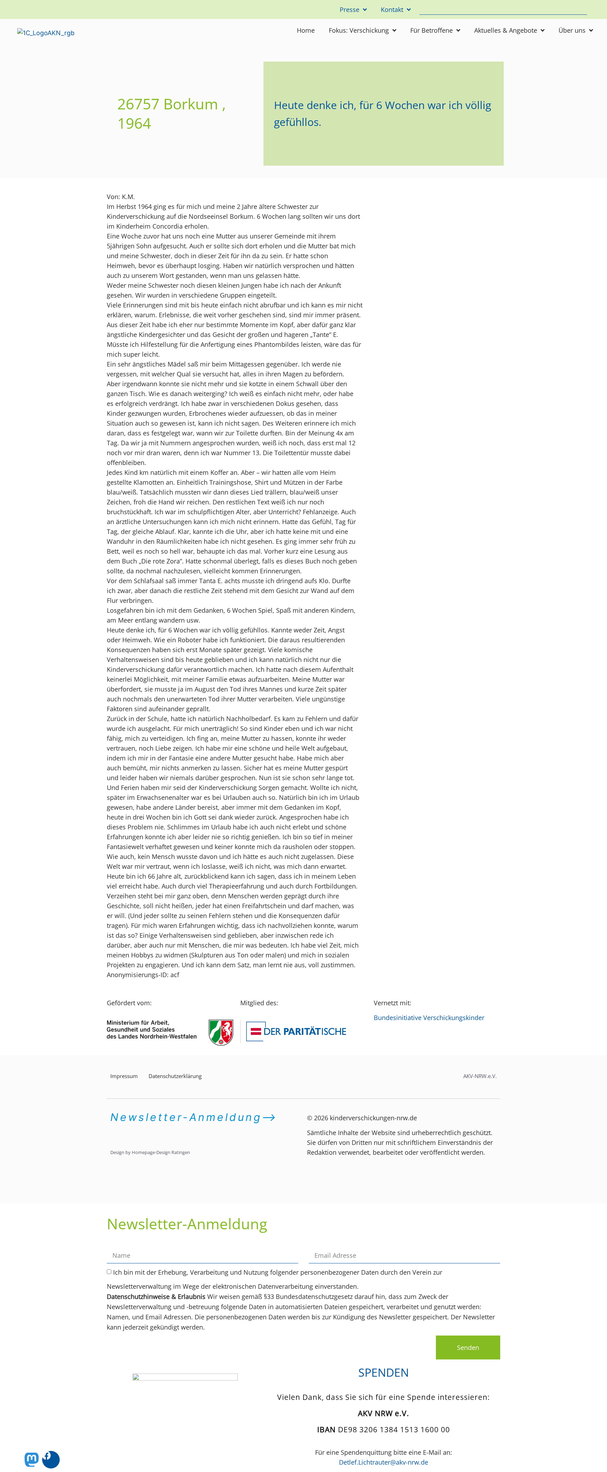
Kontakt (392, 9)
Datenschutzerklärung (175, 1075)
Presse (349, 9)
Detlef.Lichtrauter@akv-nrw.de (383, 1462)
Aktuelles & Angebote (505, 30)
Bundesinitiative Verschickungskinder (429, 1017)
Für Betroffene (431, 30)
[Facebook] (51, 1459)
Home (306, 30)
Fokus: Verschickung (359, 30)
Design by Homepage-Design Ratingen (150, 1152)
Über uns (572, 30)
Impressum (124, 1075)
